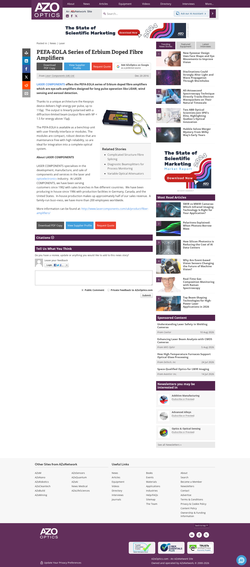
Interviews (117, 495)
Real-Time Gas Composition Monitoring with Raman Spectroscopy (198, 283)
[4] (168, 115)
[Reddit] (26, 85)
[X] (26, 77)
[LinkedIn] (26, 61)
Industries (152, 490)
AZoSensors (78, 473)
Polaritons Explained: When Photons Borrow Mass (197, 225)
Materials (151, 481)
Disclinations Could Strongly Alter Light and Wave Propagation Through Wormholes (198, 76)
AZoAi (75, 481)
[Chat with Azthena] (241, 560)
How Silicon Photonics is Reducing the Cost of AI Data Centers (198, 244)
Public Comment (94, 290)
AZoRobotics (42, 481)
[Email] (26, 93)
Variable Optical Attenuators (125, 173)
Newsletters (187, 486)
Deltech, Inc (170, 362)
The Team (151, 503)
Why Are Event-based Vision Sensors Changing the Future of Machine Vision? (198, 264)
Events (150, 477)
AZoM (38, 473)
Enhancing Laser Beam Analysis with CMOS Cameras (184, 340)
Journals (116, 499)
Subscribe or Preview (183, 399)
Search (184, 477)
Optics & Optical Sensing (186, 428)
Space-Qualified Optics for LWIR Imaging (183, 369)
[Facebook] (26, 69)
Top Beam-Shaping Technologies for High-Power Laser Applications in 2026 (197, 302)
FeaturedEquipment (185, 45)
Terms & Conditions (192, 499)
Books (149, 473)
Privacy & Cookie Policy (193, 503)
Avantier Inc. (170, 374)
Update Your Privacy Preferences (62, 562)
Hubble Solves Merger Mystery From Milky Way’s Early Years (197, 132)
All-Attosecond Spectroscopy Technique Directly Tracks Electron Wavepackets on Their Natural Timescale (198, 96)
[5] (168, 134)
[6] (168, 303)
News (53, 43)
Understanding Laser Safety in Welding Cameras (182, 325)
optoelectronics (47, 179)
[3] (168, 96)
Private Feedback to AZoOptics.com (132, 290)
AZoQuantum (79, 477)
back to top (200, 525)
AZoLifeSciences (81, 490)
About (184, 473)
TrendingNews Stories (165, 45)
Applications (153, 486)
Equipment (118, 481)
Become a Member (191, 481)
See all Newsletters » (169, 444)
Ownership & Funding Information (193, 514)
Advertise (186, 495)
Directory (117, 490)
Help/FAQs (152, 495)
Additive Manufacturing (185, 395)
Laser (62, 43)
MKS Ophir (169, 347)
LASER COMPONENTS (51, 84)
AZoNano (40, 477)
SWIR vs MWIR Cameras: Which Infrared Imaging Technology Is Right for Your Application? (198, 208)
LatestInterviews (205, 45)
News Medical (80, 486)
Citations (43, 238)
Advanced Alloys (181, 412)
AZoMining (41, 495)
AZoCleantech (43, 486)
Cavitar (167, 332)
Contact (185, 490)
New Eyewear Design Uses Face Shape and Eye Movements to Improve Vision (198, 57)
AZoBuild (40, 490)
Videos (115, 486)
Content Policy (189, 508)
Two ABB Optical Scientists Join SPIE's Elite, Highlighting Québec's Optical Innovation (196, 116)
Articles (116, 477)
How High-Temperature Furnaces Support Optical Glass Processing (184, 355)
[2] (168, 77)
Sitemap (150, 499)
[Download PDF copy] (26, 52)
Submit (146, 295)
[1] (168, 58)
